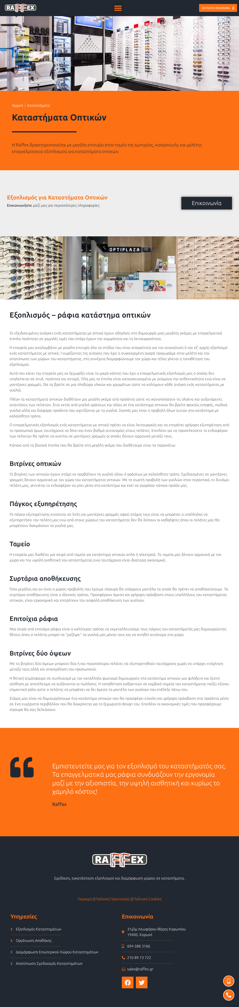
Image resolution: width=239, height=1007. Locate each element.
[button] (118, 8)
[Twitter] (142, 982)
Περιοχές (85, 899)
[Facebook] (128, 982)
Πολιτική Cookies (148, 899)
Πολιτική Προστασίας (113, 899)
